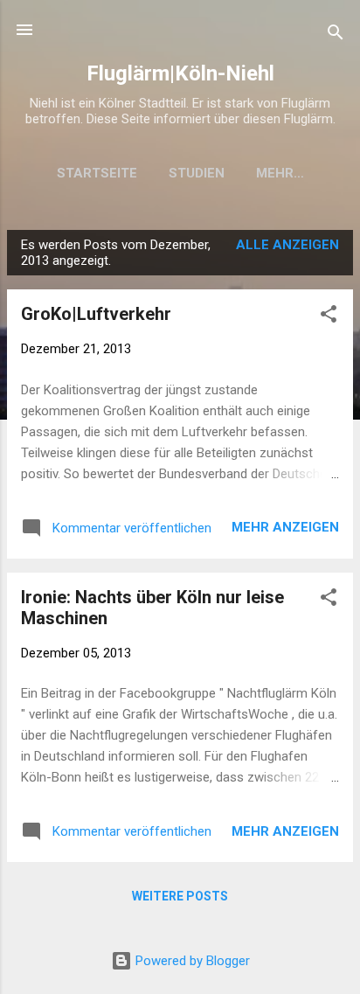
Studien (197, 173)
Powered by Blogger (191, 961)
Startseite (97, 173)
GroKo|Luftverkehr (96, 313)
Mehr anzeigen (285, 527)
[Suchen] (335, 35)
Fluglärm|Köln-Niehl (180, 73)
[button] (328, 316)
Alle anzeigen (287, 245)
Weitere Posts (180, 896)
